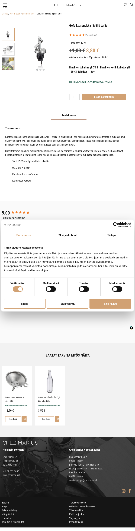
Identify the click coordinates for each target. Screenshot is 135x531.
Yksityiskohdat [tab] (67, 235)
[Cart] (125, 4)
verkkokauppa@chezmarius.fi (83, 480)
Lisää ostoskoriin (104, 97)
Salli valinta (67, 303)
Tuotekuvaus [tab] (69, 115)
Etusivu (5, 14)
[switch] (51, 289)
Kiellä (24, 303)
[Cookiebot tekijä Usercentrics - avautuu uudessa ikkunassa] (115, 225)
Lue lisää (13, 419)
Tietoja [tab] (111, 235)
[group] (20, 213)
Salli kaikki (110, 303)
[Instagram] (123, 491)
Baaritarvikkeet (28, 14)
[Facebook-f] (129, 491)
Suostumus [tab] (23, 235)
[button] (5, 5)
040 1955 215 (80, 464)
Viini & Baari (15, 14)
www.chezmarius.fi (12, 475)
